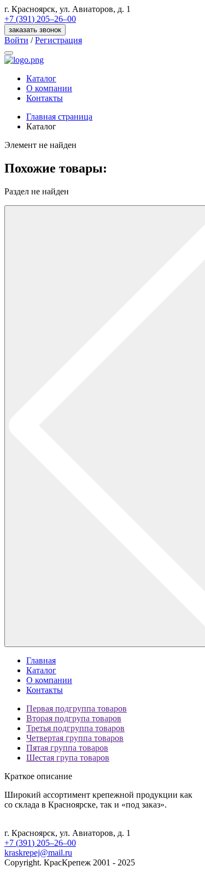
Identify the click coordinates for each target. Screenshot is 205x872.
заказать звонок (35, 30)
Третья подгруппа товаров (75, 728)
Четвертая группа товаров (75, 738)
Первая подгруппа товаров (76, 708)
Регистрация (58, 40)
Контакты (44, 98)
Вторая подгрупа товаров (73, 718)
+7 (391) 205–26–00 (40, 18)
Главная (41, 660)
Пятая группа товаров (67, 747)
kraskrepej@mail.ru (38, 852)
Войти (16, 40)
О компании (49, 88)
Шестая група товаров (67, 757)
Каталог (41, 78)
